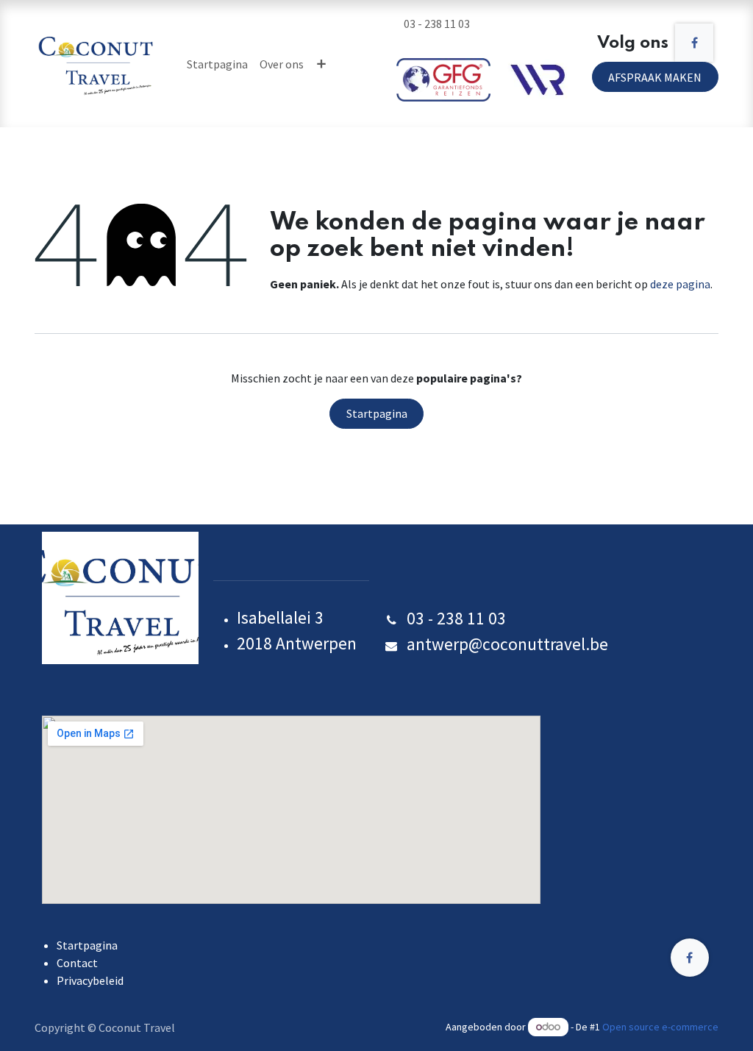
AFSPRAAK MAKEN (655, 77)
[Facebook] (694, 43)
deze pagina (680, 284)
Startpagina (376, 413)
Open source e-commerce (660, 1026)
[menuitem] (217, 64)
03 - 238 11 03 (438, 23)
